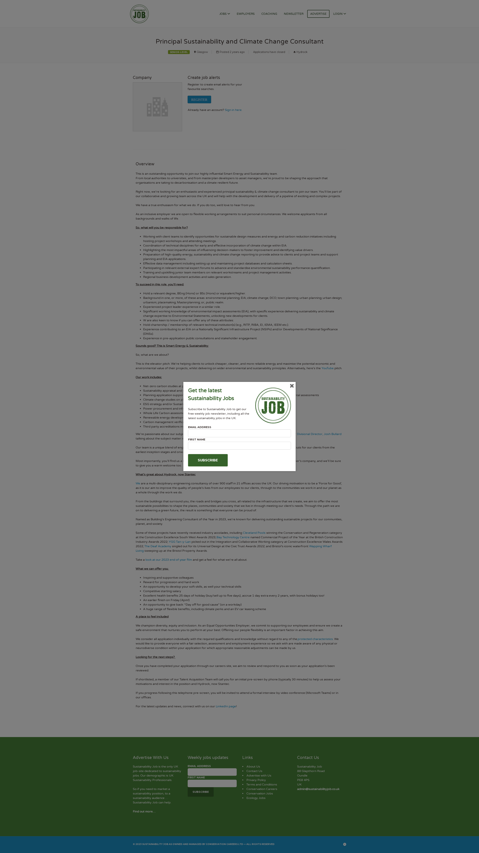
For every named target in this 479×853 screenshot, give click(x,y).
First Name (196, 439)
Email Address (199, 427)
